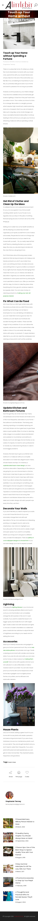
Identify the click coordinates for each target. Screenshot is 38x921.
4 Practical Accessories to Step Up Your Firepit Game (24, 880)
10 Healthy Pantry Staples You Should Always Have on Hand (23, 835)
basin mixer (12, 762)
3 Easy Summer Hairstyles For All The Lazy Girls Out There (23, 866)
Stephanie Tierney (9, 64)
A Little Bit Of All (18, 916)
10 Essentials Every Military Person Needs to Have (24, 821)
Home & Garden (21, 62)
